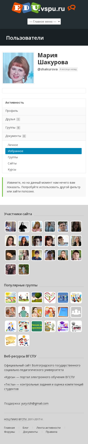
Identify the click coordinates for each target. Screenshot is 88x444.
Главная (9, 427)
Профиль (11, 111)
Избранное (15, 151)
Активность (14, 102)
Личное (13, 145)
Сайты (12, 163)
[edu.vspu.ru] (44, 8)
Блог (25, 427)
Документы (15, 136)
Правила (51, 432)
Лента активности (48, 427)
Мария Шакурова (52, 58)
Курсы (12, 169)
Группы (12, 127)
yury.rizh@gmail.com (35, 403)
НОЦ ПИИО (11, 419)
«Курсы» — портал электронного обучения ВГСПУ (39, 377)
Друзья (12, 119)
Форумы (9, 432)
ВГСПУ (23, 419)
